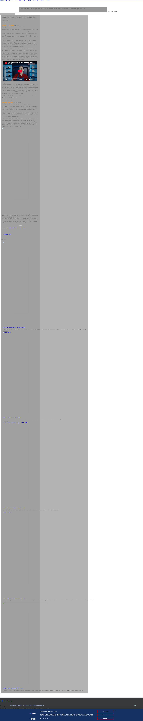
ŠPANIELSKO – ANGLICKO (8, 25)
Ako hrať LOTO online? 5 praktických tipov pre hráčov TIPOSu (13, 507)
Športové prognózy (13, 227)
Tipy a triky (20, 227)
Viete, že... (24, 227)
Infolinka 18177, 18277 (20, 705)
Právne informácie (28, 705)
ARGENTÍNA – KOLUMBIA (7, 102)
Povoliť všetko (105, 711)
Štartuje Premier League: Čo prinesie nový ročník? (11, 417)
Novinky (7, 227)
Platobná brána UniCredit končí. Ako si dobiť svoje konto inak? (14, 327)
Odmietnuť (105, 718)
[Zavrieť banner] (115, 710)
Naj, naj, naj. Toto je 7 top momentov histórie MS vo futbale (13, 688)
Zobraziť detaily (43, 718)
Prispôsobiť (104, 714)
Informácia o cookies (13, 705)
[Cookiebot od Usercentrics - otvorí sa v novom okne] (33, 719)
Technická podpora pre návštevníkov (38, 705)
